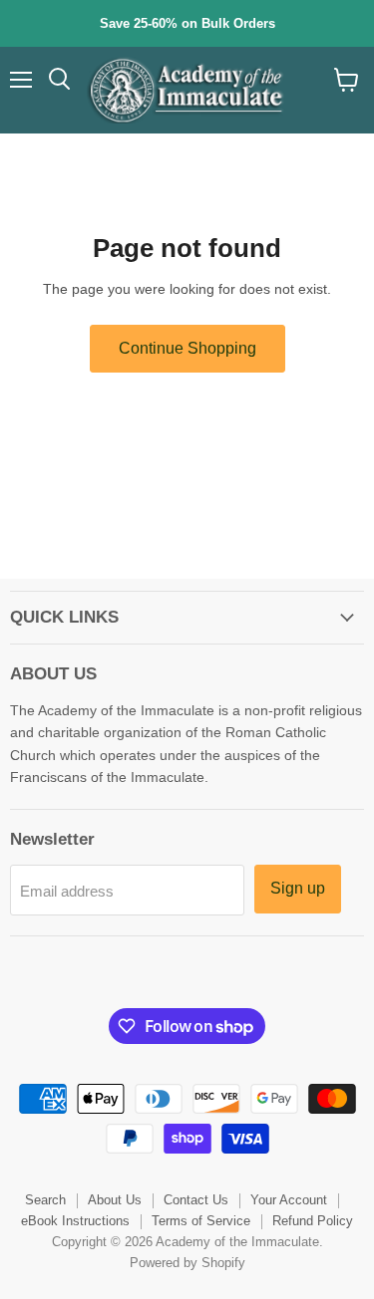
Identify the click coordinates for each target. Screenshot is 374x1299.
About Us (115, 1199)
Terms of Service (201, 1220)
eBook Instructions (75, 1220)
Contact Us (196, 1199)
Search (45, 1199)
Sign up (297, 888)
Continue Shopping (187, 348)
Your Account (288, 1199)
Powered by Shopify (187, 1262)
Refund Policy (312, 1220)
